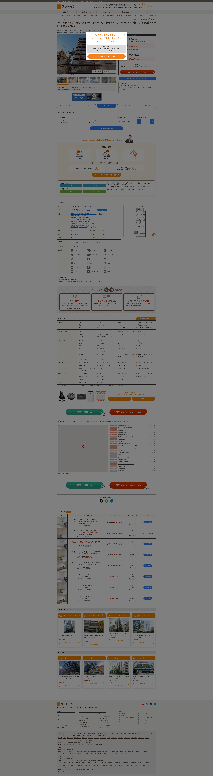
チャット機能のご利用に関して (106, 56)
